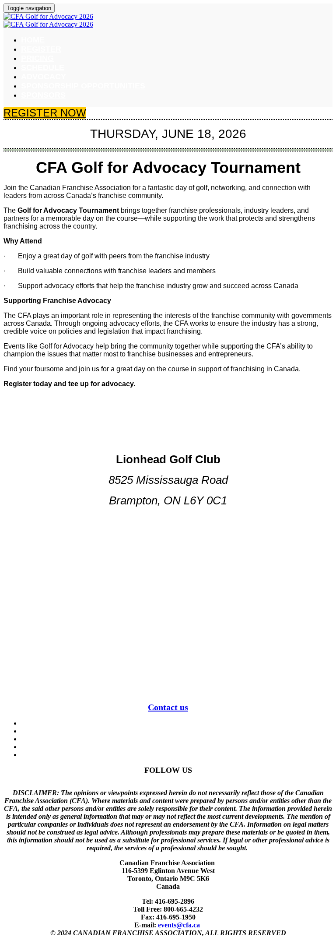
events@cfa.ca (179, 925)
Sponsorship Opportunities (83, 85)
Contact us (168, 707)
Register (41, 49)
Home (33, 39)
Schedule (42, 67)
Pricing (37, 58)
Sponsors (43, 95)
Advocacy (43, 76)
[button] (45, 113)
